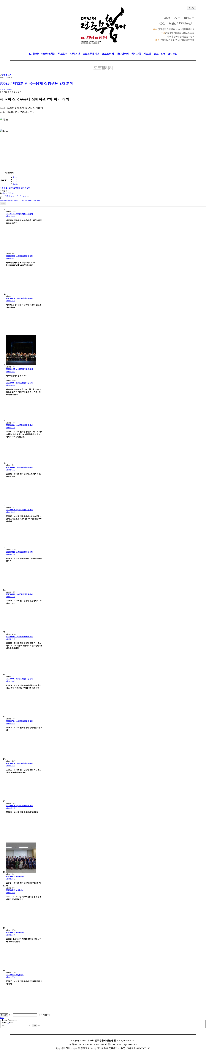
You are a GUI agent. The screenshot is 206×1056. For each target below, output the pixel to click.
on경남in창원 (48, 53)
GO (34, 1025)
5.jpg (15, 181)
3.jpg (15, 179)
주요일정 (63, 53)
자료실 (147, 53)
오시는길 (172, 53)
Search (4, 1015)
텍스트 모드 (8, 196)
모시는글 (34, 53)
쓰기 (2, 1018)
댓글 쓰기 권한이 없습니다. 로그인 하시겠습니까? (20, 200)
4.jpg (15, 184)
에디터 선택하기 (8, 193)
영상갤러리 (123, 53)
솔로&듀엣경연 (91, 53)
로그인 (191, 8)
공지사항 (136, 53)
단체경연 (75, 53)
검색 (10, 1015)
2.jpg (15, 177)
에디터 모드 (20, 196)
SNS (163, 53)
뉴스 (156, 53)
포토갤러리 (108, 53)
